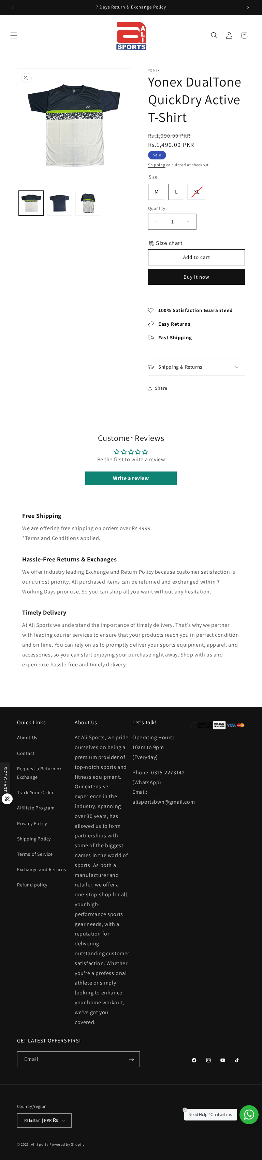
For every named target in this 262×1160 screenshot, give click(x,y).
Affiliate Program (36, 808)
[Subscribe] (132, 1059)
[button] (14, 35)
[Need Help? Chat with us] (249, 1114)
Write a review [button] (131, 478)
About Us (27, 737)
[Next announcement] (248, 7)
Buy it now (196, 277)
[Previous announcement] (13, 7)
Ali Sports (40, 1144)
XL (197, 189)
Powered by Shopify (67, 1144)
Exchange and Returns (41, 869)
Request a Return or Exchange (39, 772)
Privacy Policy (32, 823)
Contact (25, 753)
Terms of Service (35, 854)
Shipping (156, 164)
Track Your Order (35, 792)
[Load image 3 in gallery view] (87, 203)
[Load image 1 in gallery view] (31, 203)
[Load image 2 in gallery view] (59, 203)
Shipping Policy (34, 839)
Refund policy (32, 885)
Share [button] (161, 388)
